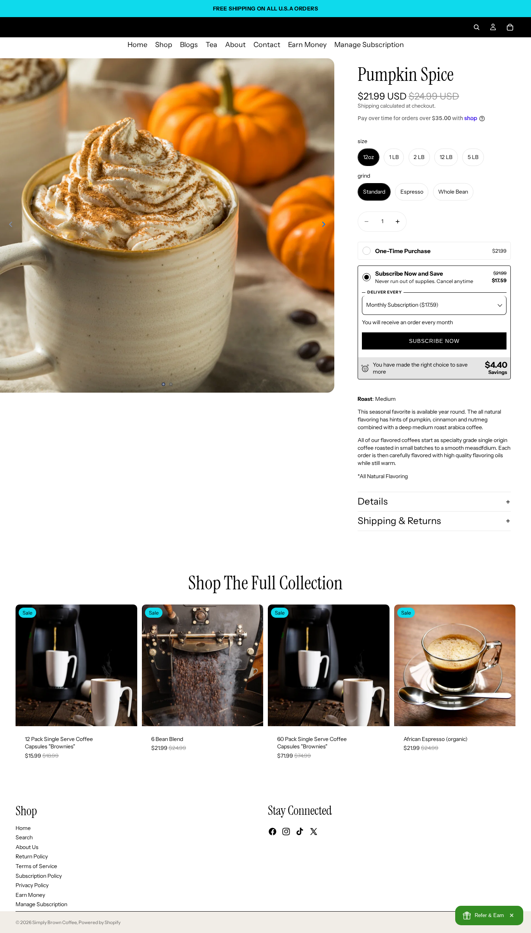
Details (373, 501)
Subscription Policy (39, 875)
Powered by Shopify (100, 922)
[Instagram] (286, 831)
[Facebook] (272, 831)
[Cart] (510, 27)
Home (23, 828)
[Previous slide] (8, 225)
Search (24, 837)
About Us (27, 847)
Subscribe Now (434, 341)
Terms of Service (36, 866)
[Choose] (251, 714)
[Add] (125, 714)
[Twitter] (313, 831)
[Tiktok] (299, 831)
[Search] (476, 27)
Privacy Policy (32, 885)
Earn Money (30, 894)
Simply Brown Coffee (54, 922)
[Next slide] (325, 225)
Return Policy (32, 856)
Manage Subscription (41, 904)
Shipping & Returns (399, 520)
